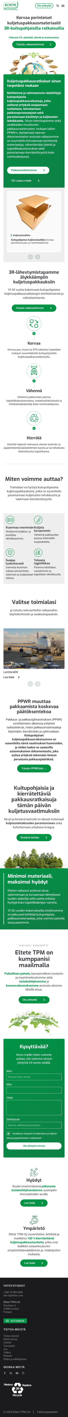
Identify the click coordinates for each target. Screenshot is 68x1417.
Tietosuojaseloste (47, 1412)
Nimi (9, 1071)
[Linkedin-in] (11, 1373)
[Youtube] (17, 1373)
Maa (9, 1084)
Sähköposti (13, 1119)
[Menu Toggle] (63, 5)
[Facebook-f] (4, 1373)
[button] (57, 6)
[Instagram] (23, 1373)
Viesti (9, 1097)
